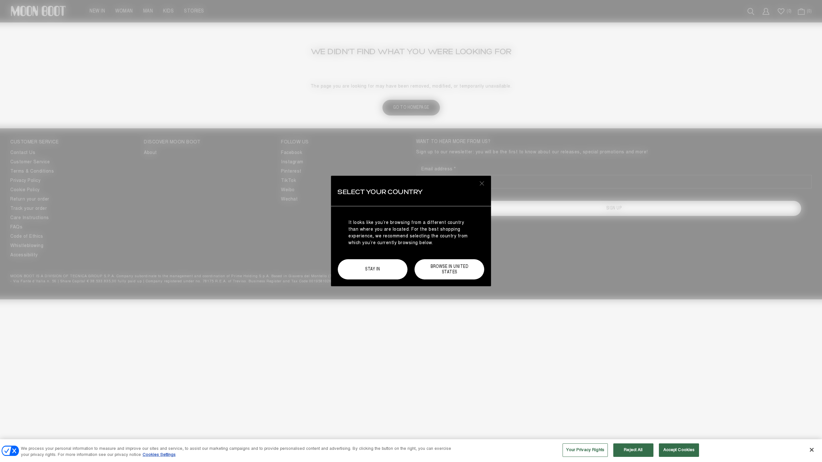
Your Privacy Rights (585, 449)
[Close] (812, 450)
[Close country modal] (482, 183)
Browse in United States (449, 269)
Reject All (633, 449)
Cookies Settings (159, 455)
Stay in (372, 269)
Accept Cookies (679, 449)
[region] (411, 450)
